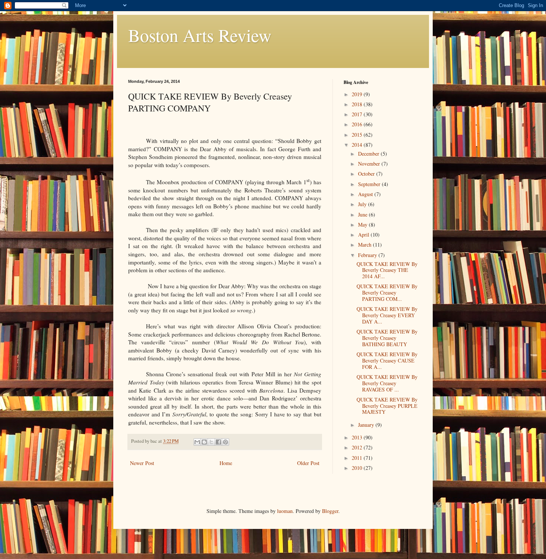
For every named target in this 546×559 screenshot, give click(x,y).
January (367, 424)
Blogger (330, 510)
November (369, 163)
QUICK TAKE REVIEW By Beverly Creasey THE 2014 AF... (387, 270)
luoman (285, 510)
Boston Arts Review (200, 35)
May (363, 224)
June (363, 214)
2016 (358, 124)
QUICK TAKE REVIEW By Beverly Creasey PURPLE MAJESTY (387, 406)
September (370, 184)
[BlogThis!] (204, 442)
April (364, 234)
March (365, 244)
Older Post (308, 463)
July (363, 204)
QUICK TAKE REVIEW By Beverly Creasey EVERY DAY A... (387, 315)
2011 (358, 457)
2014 (358, 144)
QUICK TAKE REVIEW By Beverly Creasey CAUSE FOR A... (387, 360)
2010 (358, 467)
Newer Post (142, 463)
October (367, 173)
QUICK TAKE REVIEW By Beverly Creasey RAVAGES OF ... (387, 383)
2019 (358, 94)
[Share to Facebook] (218, 442)
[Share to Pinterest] (225, 442)
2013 (358, 437)
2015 (358, 134)
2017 (358, 114)
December (369, 153)
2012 (358, 447)
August (366, 194)
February (368, 255)
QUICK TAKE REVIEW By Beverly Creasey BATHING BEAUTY (387, 338)
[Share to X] (211, 442)
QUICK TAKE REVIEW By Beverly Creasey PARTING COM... (387, 292)
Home (226, 463)
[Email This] (197, 442)
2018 (358, 104)
